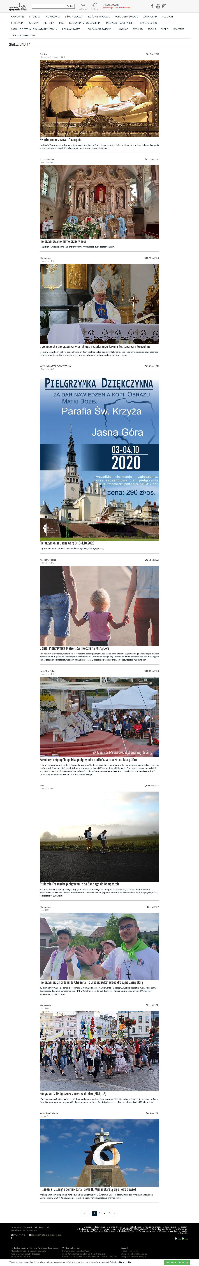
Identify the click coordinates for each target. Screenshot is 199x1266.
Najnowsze (17, 16)
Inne (61, 23)
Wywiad (123, 29)
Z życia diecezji (74, 16)
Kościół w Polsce (99, 16)
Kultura (33, 23)
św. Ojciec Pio (181, 1229)
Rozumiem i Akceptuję (177, 1262)
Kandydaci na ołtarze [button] (118, 23)
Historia (49, 23)
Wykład (138, 29)
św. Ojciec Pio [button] (148, 23)
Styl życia (17, 23)
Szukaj (70, 6)
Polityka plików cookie (120, 1262)
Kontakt (178, 29)
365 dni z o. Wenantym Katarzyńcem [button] (32, 29)
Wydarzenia (150, 16)
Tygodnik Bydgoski (23, 35)
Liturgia (34, 16)
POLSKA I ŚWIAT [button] (71, 29)
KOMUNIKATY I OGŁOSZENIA (84, 23)
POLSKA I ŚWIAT (127, 1231)
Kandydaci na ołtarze (161, 1229)
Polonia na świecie (147, 1231)
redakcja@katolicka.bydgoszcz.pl (46, 1235)
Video (164, 29)
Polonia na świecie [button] (99, 29)
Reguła (152, 29)
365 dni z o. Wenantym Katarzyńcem (99, 1231)
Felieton (167, 16)
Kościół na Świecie (126, 16)
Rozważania (52, 16)
